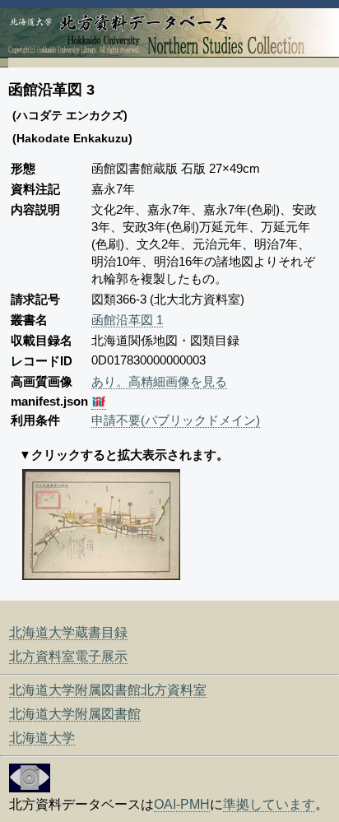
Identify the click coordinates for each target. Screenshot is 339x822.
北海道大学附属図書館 (75, 714)
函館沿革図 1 (127, 320)
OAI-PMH (182, 804)
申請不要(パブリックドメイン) (175, 420)
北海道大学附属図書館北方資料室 (108, 690)
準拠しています (269, 804)
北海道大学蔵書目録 (68, 632)
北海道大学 (42, 738)
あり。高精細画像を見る (159, 381)
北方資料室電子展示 (68, 656)
